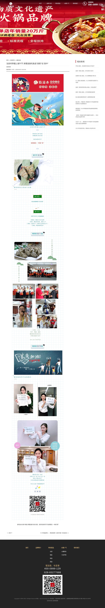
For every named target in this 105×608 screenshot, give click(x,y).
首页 (40, 3)
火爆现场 (63, 551)
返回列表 (8, 66)
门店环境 (63, 555)
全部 (51, 551)
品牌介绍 (49, 3)
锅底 (51, 555)
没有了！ (9, 533)
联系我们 (75, 3)
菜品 (51, 561)
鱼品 (51, 558)
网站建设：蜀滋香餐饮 (55, 598)
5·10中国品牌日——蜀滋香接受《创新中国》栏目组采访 (54, 533)
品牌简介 (38, 547)
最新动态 (19, 60)
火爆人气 (66, 3)
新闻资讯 (12, 60)
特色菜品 (57, 3)
